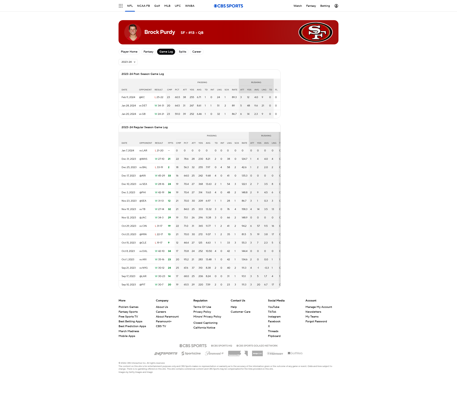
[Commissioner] (238, 352)
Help (234, 307)
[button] (120, 6)
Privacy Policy (202, 312)
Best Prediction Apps (132, 326)
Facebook (274, 321)
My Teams (311, 316)
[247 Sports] (165, 353)
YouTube (273, 307)
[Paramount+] (214, 352)
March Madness (129, 331)
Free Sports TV (128, 316)
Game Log (166, 51)
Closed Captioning (205, 323)
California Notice (204, 327)
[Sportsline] (191, 353)
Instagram (274, 316)
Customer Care (240, 312)
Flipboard (274, 336)
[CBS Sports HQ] (221, 345)
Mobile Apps (127, 336)
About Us (162, 307)
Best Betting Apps (130, 321)
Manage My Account (318, 307)
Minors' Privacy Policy (207, 316)
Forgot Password (316, 321)
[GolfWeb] (295, 353)
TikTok (272, 312)
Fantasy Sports (128, 312)
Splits (182, 51)
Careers (161, 312)
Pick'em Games (128, 307)
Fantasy (148, 51)
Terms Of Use (202, 307)
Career (196, 51)
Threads (273, 331)
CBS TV (161, 326)
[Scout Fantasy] (275, 353)
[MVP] (257, 352)
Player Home (129, 51)
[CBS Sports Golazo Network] (257, 345)
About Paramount (167, 316)
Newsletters (313, 312)
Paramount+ (164, 321)
